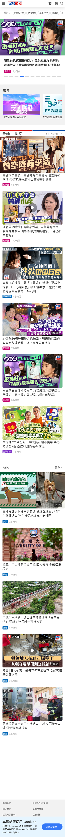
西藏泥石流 (19, 13)
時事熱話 (7, 296)
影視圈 (6, 185)
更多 (57, 467)
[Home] (15, 3)
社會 (5, 575)
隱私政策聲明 (9, 814)
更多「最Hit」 (52, 133)
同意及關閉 (51, 826)
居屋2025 (44, 13)
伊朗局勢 (32, 13)
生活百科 (8, 71)
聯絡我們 (6, 803)
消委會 (55, 13)
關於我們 (6, 809)
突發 (5, 522)
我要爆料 (36, 814)
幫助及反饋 (37, 809)
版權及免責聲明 (40, 803)
